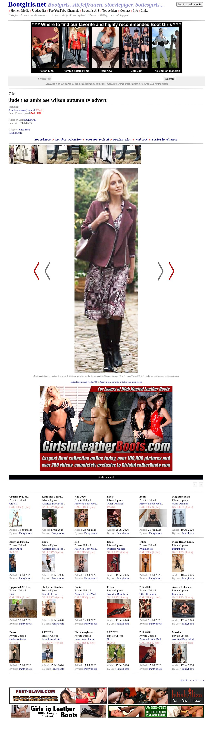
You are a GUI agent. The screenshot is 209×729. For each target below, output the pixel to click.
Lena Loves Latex (52, 639)
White (142, 541)
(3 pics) (188, 507)
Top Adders (109, 10)
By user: (14, 533)
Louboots (177, 593)
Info (135, 10)
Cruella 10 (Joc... (19, 496)
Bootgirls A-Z (91, 10)
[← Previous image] (47, 310)
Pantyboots (25, 533)
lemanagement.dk (27, 110)
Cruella (13, 503)
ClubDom (136, 70)
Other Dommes (115, 503)
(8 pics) (58, 507)
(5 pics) (91, 507)
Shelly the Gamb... (52, 587)
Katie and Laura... (52, 496)
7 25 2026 (80, 496)
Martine (176, 632)
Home (15, 10)
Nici (11, 593)
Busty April (15, 548)
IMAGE (111, 507)
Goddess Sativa (17, 639)
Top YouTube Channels (64, 10)
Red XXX (106, 70)
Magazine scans (181, 496)
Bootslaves (42, 139)
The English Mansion (166, 70)
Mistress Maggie (116, 548)
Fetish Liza (46, 70)
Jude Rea (13, 110)
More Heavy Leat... (183, 541)
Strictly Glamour (165, 139)
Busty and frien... (19, 541)
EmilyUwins (30, 119)
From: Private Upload (19, 113)
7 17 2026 (145, 587)
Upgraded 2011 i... (19, 587)
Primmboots (146, 548)
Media (25, 10)
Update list (39, 10)
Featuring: (14, 106)
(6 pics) (25, 507)
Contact (125, 10)
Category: (14, 129)
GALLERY (15, 507)
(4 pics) (155, 507)
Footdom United (97, 139)
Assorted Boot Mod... (53, 503)
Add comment (106, 477)
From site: (14, 123)
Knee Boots (24, 129)
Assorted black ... (181, 587)
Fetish (110, 587)
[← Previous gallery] (36, 310)
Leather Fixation (68, 139)
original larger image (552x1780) (83, 382)
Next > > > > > (192, 680)
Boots (110, 496)
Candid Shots (15, 132)
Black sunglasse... (84, 632)
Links (144, 10)
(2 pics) (91, 552)
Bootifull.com (49, 593)
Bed (76, 541)
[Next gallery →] (172, 310)
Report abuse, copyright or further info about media (121, 382)
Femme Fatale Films (76, 70)
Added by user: (16, 119)
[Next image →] (106, 371)
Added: (13, 529)
